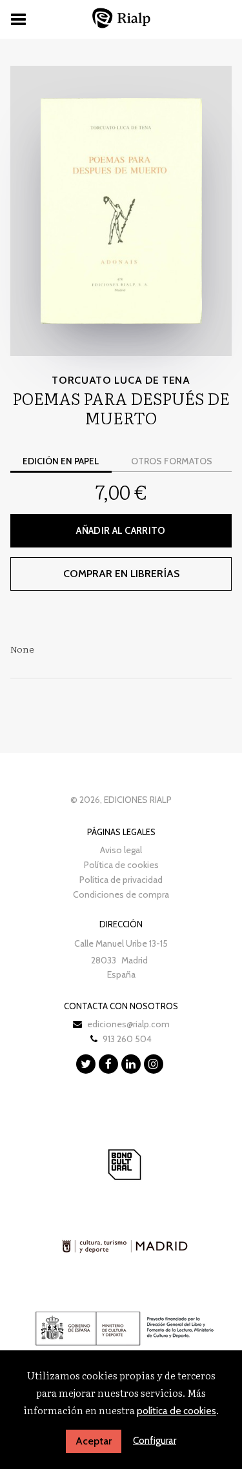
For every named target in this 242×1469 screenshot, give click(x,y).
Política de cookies (121, 865)
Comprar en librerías (121, 573)
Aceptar (94, 1441)
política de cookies (176, 1411)
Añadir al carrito (120, 531)
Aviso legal (121, 850)
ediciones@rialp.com (128, 1024)
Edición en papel (61, 461)
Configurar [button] (154, 1440)
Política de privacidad (121, 879)
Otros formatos (171, 461)
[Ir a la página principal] (121, 17)
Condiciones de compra (121, 894)
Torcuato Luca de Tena (121, 380)
